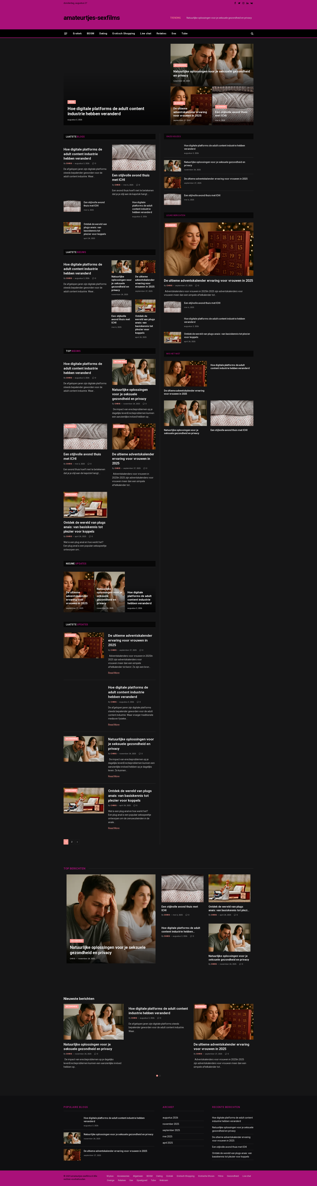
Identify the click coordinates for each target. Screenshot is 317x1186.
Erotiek (77, 33)
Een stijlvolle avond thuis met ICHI (231, 113)
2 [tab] (159, 1076)
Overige (110, 1180)
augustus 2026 (170, 1117)
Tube (184, 33)
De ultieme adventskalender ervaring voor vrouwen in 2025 (190, 112)
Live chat (145, 33)
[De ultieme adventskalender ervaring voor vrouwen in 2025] (191, 105)
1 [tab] (157, 1076)
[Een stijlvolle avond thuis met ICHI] (232, 105)
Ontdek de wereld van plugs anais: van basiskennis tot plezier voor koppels (95, 229)
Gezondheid (180, 65)
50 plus (109, 1176)
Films (220, 1176)
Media (71, 102)
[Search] (251, 33)
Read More (114, 673)
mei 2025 (167, 1136)
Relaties (161, 33)
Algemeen (179, 103)
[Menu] (65, 33)
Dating (103, 33)
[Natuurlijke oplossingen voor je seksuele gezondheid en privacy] (212, 65)
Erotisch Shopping (123, 33)
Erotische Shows (206, 1176)
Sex (174, 33)
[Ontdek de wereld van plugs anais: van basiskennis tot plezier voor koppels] (72, 228)
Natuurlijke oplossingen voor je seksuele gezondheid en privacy (219, 18)
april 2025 (168, 1142)
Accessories (123, 1176)
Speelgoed (71, 494)
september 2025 (171, 1130)
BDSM (90, 33)
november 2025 (171, 1124)
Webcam (163, 1180)
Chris (69, 163)
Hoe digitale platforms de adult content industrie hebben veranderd (106, 111)
